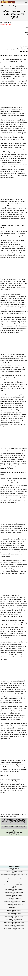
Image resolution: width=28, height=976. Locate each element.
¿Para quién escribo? (14, 907)
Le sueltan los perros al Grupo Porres (14, 879)
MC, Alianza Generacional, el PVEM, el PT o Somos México (14, 885)
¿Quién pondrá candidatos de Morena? (14, 889)
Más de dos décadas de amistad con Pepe (14, 925)
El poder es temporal (14, 868)
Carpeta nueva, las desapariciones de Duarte (14, 901)
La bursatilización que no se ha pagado (14, 922)
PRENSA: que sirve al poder (14, 910)
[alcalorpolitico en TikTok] (18, 834)
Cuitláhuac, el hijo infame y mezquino (14, 871)
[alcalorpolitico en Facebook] (9, 834)
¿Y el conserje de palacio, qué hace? (14, 904)
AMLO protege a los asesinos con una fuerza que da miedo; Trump (14, 875)
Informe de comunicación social (14, 895)
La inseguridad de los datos (14, 898)
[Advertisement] (11, 36)
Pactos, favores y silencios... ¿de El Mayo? (14, 928)
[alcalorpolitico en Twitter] (12, 834)
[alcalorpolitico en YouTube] (16, 834)
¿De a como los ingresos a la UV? (14, 919)
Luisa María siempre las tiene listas (14, 892)
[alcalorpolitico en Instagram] (14, 834)
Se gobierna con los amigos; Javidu (14, 916)
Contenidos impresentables (14, 913)
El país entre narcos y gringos (14, 882)
